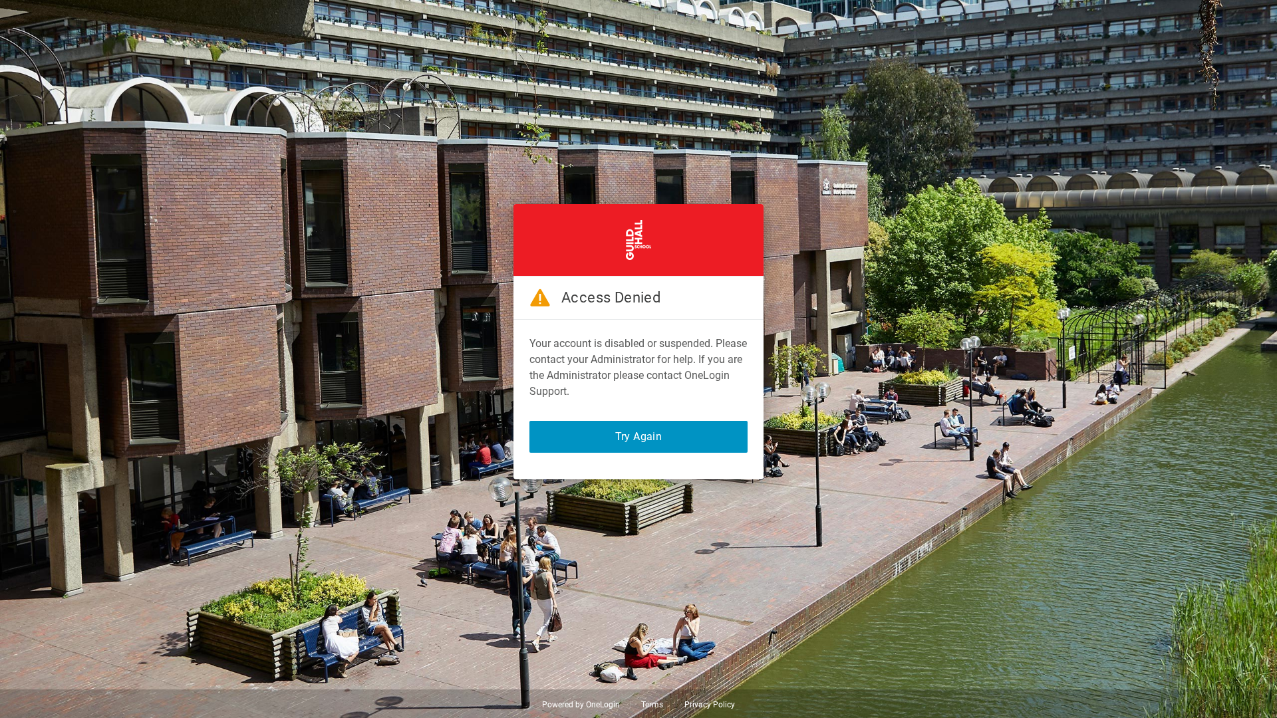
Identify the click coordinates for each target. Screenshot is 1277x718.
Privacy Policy (709, 704)
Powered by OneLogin (581, 704)
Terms (652, 704)
